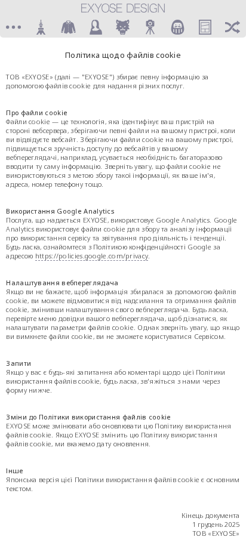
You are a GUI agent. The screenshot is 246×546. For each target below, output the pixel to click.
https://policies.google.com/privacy (92, 255)
